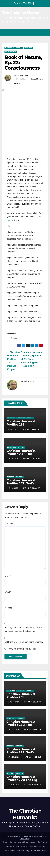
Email (7, 592)
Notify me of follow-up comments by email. (23, 642)
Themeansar (24, 839)
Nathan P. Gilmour (31, 429)
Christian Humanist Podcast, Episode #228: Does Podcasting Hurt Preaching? (31, 359)
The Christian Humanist (23, 12)
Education (11, 418)
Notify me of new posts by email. (22, 649)
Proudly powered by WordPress (15, 836)
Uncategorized (10, 51)
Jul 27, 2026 (13, 729)
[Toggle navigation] (45, 32)
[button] (40, 32)
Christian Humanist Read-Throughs (23, 842)
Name (7, 576)
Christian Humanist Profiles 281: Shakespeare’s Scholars (24, 424)
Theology (28, 48)
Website (8, 608)
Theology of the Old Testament (16, 846)
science (17, 83)
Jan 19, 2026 (13, 785)
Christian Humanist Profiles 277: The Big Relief (21, 780)
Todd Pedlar (22, 76)
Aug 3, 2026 (13, 702)
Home (5, 842)
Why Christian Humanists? (36, 851)
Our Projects (42, 842)
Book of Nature (37, 79)
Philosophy (9, 48)
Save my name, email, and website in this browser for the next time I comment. (23, 629)
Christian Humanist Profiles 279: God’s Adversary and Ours (21, 483)
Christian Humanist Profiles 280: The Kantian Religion (21, 454)
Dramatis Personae (37, 846)
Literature (21, 418)
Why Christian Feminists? (14, 851)
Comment (9, 523)
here (9, 220)
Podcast (19, 48)
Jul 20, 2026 (13, 757)
